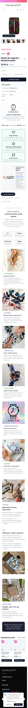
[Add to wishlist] (24, 59)
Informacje (5, 685)
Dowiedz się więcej (11, 701)
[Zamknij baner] (25, 1)
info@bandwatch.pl (7, 677)
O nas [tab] (18, 197)
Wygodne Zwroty (19, 176)
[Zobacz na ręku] (2, 650)
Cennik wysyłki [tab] (7, 201)
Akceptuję (18, 704)
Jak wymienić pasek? (9, 35)
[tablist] (13, 198)
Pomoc (4, 680)
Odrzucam (8, 704)
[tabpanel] (13, 418)
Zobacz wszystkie (21, 637)
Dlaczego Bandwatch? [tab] (9, 194)
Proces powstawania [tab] (8, 197)
